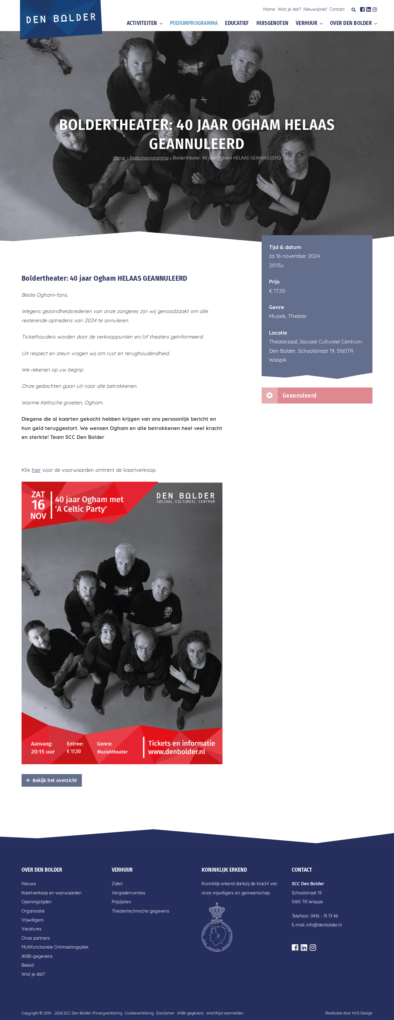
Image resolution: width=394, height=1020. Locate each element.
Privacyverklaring (107, 1013)
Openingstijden (36, 902)
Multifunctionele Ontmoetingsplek (55, 947)
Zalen (117, 883)
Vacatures (32, 929)
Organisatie (33, 911)
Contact (337, 9)
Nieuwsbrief (315, 9)
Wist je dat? (289, 9)
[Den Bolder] (62, 21)
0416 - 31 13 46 (324, 916)
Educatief (237, 23)
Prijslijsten (121, 902)
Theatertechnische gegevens (140, 911)
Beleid (28, 965)
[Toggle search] (354, 10)
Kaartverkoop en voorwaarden (52, 893)
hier (36, 470)
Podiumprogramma (194, 23)
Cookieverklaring (139, 1013)
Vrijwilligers (33, 920)
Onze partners (36, 938)
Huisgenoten (272, 23)
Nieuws (29, 883)
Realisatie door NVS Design (348, 1013)
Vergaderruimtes (128, 893)
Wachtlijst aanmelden (224, 1013)
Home (269, 9)
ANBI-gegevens (37, 956)
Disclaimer (165, 1013)
